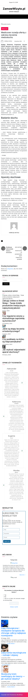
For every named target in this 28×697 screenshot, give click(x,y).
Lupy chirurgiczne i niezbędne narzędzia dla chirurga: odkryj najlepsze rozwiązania (13, 632)
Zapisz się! (7, 541)
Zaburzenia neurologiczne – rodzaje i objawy (13, 653)
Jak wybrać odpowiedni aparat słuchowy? (13, 350)
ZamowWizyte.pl (14, 8)
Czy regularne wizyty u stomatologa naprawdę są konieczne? (13, 318)
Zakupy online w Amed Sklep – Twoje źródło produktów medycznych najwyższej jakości (13, 304)
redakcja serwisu (8, 41)
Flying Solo (13, 560)
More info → (22, 574)
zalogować (10, 268)
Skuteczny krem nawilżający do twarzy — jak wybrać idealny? (13, 676)
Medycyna (4, 28)
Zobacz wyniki (14, 607)
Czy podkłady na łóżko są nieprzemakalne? (13, 340)
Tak (5, 595)
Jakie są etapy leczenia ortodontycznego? (13, 330)
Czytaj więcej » (11, 643)
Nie (5, 596)
